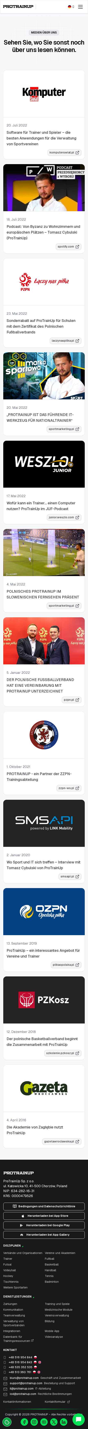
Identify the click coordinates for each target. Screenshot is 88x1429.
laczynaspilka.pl (63, 340)
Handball (50, 1270)
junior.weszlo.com (61, 517)
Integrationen (11, 1331)
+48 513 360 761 (20, 1372)
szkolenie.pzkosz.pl (60, 1053)
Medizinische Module (58, 1309)
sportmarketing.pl (61, 429)
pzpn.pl (69, 700)
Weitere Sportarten (15, 1287)
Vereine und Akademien (60, 1253)
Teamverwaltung (14, 1315)
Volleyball (9, 1270)
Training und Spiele (57, 1304)
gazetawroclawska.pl (59, 1141)
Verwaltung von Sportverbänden (14, 1323)
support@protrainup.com (42, 1383)
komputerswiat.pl (62, 152)
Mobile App (52, 1331)
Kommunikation (13, 1309)
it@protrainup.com (30, 1388)
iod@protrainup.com (41, 1394)
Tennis (49, 1276)
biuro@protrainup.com (45, 1378)
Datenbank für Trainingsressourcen (17, 1339)
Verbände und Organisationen (22, 1253)
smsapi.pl (67, 876)
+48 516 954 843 (20, 1362)
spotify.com (66, 246)
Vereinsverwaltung (57, 1315)
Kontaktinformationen (17, 1402)
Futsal (7, 1264)
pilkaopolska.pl (63, 965)
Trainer (7, 1259)
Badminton (52, 1282)
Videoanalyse (54, 1337)
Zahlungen (10, 1304)
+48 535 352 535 (20, 1367)
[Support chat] (78, 1419)
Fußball (49, 1259)
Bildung (49, 1321)
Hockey (8, 1276)
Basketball (52, 1264)
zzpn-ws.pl (66, 788)
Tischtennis (11, 1282)
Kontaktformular (55, 1402)
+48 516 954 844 (20, 1357)
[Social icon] (24, 1422)
